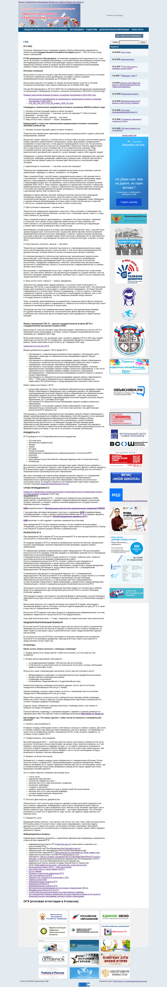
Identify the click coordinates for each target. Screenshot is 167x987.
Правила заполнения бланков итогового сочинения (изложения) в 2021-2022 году (59, 95)
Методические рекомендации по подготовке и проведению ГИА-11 (58, 888)
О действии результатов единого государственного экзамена (56, 892)
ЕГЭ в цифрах (35, 871)
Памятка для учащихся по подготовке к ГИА (48, 878)
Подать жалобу (129, 202)
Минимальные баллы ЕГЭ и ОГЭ (44, 890)
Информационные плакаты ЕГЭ (43, 886)
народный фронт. (128, 59)
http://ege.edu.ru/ (63, 844)
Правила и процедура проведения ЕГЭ (46, 873)
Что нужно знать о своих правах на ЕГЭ (46, 869)
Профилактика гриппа (129, 94)
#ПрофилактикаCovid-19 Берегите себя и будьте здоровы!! (126, 102)
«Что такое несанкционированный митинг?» (124, 111)
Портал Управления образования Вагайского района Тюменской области (51, 2)
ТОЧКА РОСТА (137, 30)
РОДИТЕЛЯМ (91, 30)
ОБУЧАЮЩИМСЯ (77, 30)
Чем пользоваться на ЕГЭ (40, 875)
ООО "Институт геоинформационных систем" (130, 981)
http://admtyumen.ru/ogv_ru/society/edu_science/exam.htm (61, 865)
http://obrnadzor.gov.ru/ (70, 848)
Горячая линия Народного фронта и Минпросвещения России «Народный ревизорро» (126, 85)
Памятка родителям (38, 880)
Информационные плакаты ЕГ (42, 882)
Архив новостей (129, 135)
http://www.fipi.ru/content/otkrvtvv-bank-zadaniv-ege (77, 853)
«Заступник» (126, 52)
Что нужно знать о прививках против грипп (124, 67)
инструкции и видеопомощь (135, 501)
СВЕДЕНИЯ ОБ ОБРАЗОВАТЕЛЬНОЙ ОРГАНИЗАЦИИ (45, 30)
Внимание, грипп (128, 76)
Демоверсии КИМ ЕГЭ (39, 884)
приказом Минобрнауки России (54, 484)
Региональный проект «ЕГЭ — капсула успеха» (50, 867)
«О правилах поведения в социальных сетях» (126, 120)
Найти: (116, 42)
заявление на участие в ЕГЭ (36, 346)
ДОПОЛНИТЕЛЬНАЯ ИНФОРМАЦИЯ (114, 30)
